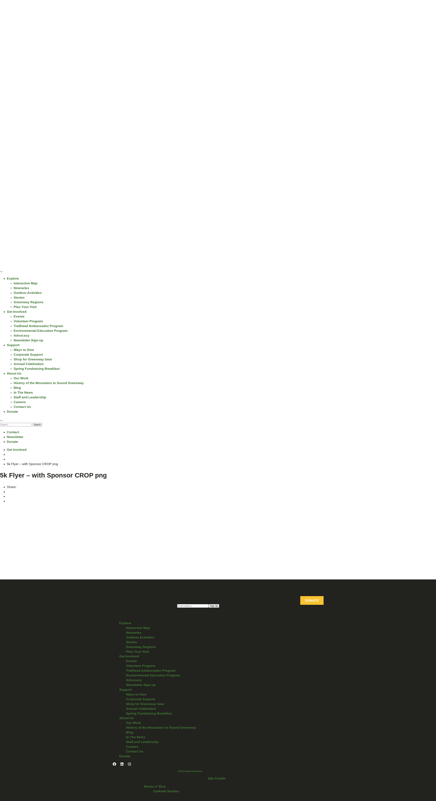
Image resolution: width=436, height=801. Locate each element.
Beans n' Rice (155, 786)
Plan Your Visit (25, 307)
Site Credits (217, 778)
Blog (17, 388)
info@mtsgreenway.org (190, 771)
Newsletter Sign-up (28, 340)
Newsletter (15, 437)
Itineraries (21, 288)
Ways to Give (24, 350)
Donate (12, 411)
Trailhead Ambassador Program (38, 326)
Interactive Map (25, 283)
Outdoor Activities (28, 293)
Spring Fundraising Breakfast (37, 368)
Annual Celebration (29, 364)
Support (13, 345)
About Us (14, 373)
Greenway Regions (28, 302)
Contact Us (22, 407)
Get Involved (17, 311)
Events (19, 316)
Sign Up (214, 606)
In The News (23, 392)
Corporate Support (28, 354)
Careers (20, 402)
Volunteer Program (28, 321)
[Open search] (1, 420)
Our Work (21, 378)
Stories (19, 297)
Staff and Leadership (30, 397)
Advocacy (21, 335)
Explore (13, 278)
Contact (13, 432)
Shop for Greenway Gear (33, 359)
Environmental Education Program (41, 331)
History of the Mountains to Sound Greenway (49, 383)
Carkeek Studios (166, 791)
